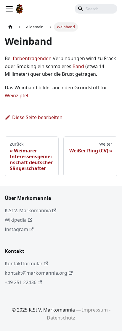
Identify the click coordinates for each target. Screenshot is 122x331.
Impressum (95, 310)
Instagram (16, 229)
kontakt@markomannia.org (36, 273)
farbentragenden (32, 58)
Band (78, 66)
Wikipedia (16, 220)
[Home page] (10, 27)
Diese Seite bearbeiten (37, 117)
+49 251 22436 (20, 282)
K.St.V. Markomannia (28, 210)
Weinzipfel (16, 95)
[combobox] (96, 9)
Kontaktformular (24, 263)
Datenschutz (61, 317)
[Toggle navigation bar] (9, 8)
